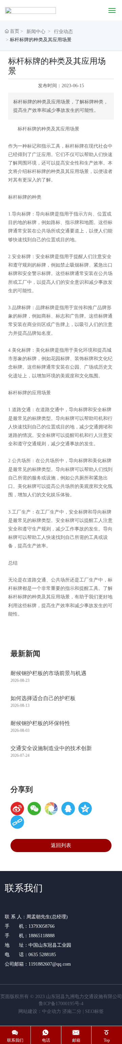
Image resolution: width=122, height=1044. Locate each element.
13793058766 (41, 926)
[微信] (34, 808)
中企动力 (51, 1011)
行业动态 (63, 31)
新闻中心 (35, 31)
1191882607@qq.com (49, 964)
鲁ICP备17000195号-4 (61, 1003)
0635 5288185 (42, 954)
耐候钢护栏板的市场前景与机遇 (48, 673)
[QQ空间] (85, 808)
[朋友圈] (51, 808)
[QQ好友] (68, 808)
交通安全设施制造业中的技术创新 (51, 748)
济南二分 (71, 1011)
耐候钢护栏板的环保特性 (40, 723)
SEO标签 (94, 1011)
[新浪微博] (17, 808)
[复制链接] (17, 822)
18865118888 (41, 935)
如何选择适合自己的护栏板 (43, 698)
